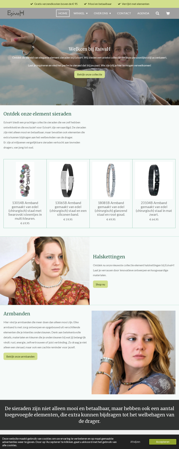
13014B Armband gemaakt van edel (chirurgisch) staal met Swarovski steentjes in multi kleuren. (25, 210)
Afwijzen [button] (135, 441)
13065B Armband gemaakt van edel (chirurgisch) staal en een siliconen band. (68, 208)
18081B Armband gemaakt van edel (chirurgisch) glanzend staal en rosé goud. (111, 208)
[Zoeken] (157, 13)
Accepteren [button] (162, 441)
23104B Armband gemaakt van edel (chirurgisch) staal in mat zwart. (154, 208)
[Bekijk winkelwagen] (168, 13)
